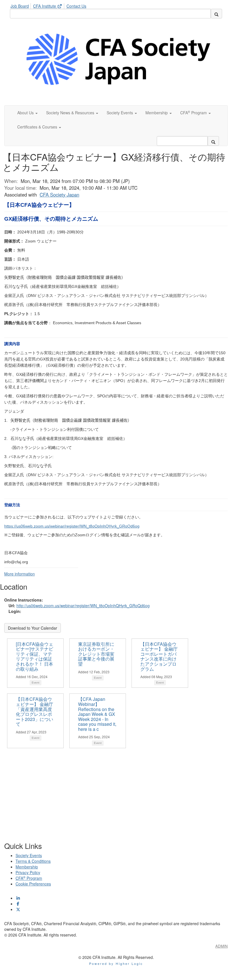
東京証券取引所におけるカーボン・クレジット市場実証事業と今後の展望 (96, 654)
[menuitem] (21, 5)
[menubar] (50, 5)
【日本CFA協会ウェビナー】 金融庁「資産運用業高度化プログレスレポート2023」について (34, 711)
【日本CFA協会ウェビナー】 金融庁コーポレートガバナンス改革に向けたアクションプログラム (159, 656)
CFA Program (29, 878)
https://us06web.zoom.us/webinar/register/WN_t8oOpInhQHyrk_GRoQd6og (71, 526)
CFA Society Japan (59, 194)
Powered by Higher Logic (116, 963)
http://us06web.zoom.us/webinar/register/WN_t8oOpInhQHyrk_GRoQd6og (83, 605)
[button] (27, 113)
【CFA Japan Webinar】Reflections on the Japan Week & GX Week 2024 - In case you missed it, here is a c (97, 714)
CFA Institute (45, 6)
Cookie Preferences (33, 884)
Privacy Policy (28, 872)
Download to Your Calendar (32, 628)
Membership (27, 867)
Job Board (19, 6)
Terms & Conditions (33, 861)
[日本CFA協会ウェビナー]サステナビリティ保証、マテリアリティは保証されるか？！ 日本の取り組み (34, 656)
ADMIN (221, 946)
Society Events (29, 855)
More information (19, 574)
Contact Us (76, 6)
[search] (216, 13)
